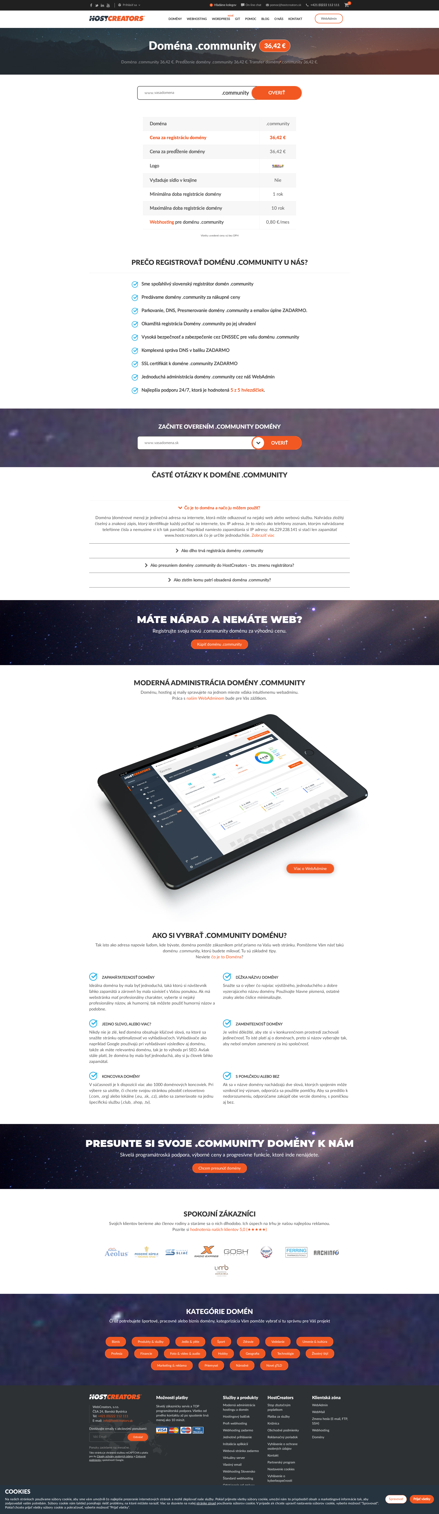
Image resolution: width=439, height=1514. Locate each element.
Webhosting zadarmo (238, 1430)
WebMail (318, 1412)
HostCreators (280, 1398)
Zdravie (248, 1341)
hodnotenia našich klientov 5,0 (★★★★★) (228, 1230)
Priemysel (211, 1365)
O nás (278, 19)
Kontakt (295, 19)
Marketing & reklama (172, 1365)
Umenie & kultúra (314, 1341)
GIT (237, 19)
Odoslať (138, 1437)
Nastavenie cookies (281, 1469)
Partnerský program (281, 1462)
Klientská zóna (326, 1398)
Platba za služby (279, 1416)
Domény (175, 19)
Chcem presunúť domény (219, 1168)
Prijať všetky (421, 1499)
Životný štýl (320, 1353)
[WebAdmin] (329, 13)
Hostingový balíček (236, 1416)
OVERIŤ (276, 93)
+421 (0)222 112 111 (325, 5)
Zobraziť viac (263, 536)
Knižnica (273, 1423)
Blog (265, 19)
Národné (242, 1365)
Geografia (252, 1353)
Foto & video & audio (185, 1353)
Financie (146, 1353)
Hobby (223, 1353)
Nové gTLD (274, 1365)
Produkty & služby (150, 1341)
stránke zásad (206, 1503)
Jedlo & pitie (190, 1341)
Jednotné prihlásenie (237, 1437)
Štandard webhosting (238, 1478)
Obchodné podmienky (283, 1430)
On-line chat (253, 5)
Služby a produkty (240, 1398)
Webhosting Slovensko (239, 1471)
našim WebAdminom (205, 698)
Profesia (116, 1353)
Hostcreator (115, 1397)
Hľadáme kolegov (225, 5)
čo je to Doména (226, 957)
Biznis (116, 1341)
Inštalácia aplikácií (235, 1444)
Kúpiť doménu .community (219, 644)
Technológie (285, 1353)
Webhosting (197, 19)
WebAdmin (329, 18)
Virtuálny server (234, 1458)
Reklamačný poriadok (283, 1437)
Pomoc (250, 19)
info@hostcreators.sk (118, 1420)
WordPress (221, 19)
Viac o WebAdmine (310, 869)
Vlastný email (232, 1464)
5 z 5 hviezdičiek (247, 390)
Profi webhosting (235, 1423)
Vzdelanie (277, 1341)
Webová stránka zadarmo (241, 1451)
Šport (221, 1341)
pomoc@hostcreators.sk (285, 5)
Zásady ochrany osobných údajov (115, 1456)
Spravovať (396, 1499)
